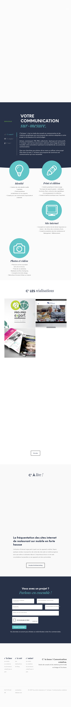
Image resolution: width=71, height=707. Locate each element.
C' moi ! (8, 143)
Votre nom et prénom (18, 600)
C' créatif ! (10, 134)
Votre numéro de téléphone (53, 606)
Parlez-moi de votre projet (20, 612)
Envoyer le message (19, 627)
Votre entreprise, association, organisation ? (45, 602)
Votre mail (16, 606)
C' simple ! (10, 139)
